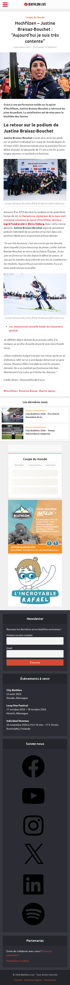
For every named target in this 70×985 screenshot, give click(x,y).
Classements (35, 465)
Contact (18, 979)
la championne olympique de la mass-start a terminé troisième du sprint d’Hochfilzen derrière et (35, 219)
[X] (33, 867)
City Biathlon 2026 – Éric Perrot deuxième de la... (42, 415)
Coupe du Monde (35, 17)
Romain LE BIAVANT (47, 47)
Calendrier (50, 465)
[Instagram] (33, 837)
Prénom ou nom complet (19, 635)
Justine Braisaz (29, 390)
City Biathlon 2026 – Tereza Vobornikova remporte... (40, 432)
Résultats (19, 465)
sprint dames (48, 390)
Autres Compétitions (35, 410)
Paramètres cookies (17, 960)
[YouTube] (33, 808)
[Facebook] (33, 778)
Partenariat (50, 979)
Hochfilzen (11, 390)
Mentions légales (33, 979)
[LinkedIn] (33, 896)
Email (9, 648)
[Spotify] (33, 926)
